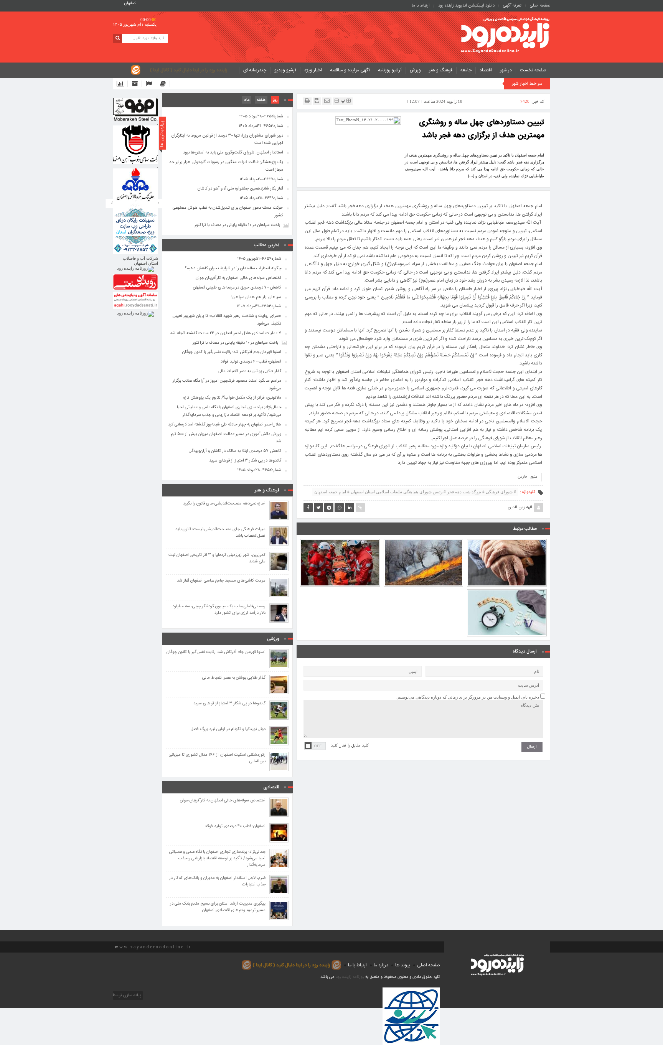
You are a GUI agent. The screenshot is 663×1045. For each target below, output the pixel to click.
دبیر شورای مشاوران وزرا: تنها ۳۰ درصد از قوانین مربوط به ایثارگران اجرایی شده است (227, 139)
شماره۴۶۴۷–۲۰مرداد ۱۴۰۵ (261, 179)
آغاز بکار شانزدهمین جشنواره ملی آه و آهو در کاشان (240, 188)
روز (275, 100)
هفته (261, 100)
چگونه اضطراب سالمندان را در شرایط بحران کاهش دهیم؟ (506, 545)
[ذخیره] (317, 101)
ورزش (415, 70)
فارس (522, 476)
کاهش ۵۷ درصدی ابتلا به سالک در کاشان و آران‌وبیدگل (235, 451)
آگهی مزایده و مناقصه (350, 70)
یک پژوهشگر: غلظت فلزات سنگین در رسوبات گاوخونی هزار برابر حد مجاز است (226, 166)
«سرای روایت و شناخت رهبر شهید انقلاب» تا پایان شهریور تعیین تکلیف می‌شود (226, 320)
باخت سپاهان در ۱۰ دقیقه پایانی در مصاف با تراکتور (237, 225)
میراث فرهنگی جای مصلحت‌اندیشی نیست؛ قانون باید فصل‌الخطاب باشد (220, 532)
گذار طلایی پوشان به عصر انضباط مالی (249, 371)
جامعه (466, 70)
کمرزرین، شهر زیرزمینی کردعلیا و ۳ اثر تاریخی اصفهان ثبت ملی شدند (217, 558)
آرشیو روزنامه (390, 70)
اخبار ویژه (313, 70)
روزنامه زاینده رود (350, 977)
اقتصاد (486, 70)
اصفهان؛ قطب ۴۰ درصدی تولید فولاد (251, 361)
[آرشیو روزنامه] (137, 84)
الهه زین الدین (520, 507)
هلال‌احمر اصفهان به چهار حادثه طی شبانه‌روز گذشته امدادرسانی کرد (224, 424)
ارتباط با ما (421, 5)
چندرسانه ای (254, 70)
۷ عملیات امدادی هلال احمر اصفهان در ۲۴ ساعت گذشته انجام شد (339, 545)
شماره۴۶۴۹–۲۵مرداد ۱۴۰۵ (261, 198)
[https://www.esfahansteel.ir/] (135, 144)
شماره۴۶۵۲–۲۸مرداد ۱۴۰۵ (261, 116)
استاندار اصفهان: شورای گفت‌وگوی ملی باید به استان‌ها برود (233, 152)
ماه (246, 100)
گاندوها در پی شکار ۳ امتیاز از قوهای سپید (245, 460)
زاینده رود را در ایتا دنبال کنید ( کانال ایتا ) (189, 70)
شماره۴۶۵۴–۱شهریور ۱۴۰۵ (259, 258)
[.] (135, 109)
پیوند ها (402, 965)
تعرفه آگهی (512, 5)
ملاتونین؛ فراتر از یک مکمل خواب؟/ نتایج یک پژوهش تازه (507, 595)
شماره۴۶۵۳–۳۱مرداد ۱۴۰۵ (261, 126)
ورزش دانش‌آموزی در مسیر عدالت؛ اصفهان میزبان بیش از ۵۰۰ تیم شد (226, 438)
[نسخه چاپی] (307, 101)
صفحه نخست (533, 70)
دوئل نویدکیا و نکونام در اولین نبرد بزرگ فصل (228, 729)
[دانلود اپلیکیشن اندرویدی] (122, 84)
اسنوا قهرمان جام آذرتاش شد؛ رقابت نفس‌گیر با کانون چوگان (231, 352)
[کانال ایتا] (165, 84)
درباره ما (381, 965)
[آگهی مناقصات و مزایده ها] (151, 84)
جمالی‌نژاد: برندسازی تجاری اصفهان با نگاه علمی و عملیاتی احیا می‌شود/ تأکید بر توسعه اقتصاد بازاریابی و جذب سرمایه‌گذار (229, 411)
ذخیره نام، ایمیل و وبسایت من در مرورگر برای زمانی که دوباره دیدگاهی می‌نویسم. (467, 697)
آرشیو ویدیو (285, 70)
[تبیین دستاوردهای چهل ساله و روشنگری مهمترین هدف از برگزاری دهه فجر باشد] (368, 120)
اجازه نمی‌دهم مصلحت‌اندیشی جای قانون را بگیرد (224, 504)
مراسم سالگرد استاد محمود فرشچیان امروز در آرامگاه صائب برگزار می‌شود (227, 384)
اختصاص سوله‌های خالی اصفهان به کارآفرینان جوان (238, 278)
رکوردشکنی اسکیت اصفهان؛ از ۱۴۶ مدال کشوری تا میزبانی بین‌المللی (217, 758)
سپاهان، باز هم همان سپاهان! (256, 297)
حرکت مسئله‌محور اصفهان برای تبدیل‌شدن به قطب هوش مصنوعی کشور (228, 211)
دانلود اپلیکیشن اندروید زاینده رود (466, 5)
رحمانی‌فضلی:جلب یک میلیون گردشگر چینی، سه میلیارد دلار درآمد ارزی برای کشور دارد (219, 609)
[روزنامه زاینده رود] (505, 36)
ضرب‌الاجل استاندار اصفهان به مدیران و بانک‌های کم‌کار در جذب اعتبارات (217, 881)
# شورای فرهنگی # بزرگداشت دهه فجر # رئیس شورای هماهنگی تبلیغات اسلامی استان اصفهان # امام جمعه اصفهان (415, 492)
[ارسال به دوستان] (327, 101)
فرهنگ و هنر (440, 70)
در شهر (506, 70)
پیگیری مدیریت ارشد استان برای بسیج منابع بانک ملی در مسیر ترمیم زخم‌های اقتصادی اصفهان (218, 907)
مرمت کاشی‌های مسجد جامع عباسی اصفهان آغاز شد (221, 581)
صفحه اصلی (540, 5)
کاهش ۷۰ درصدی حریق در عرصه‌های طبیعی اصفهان (423, 545)
